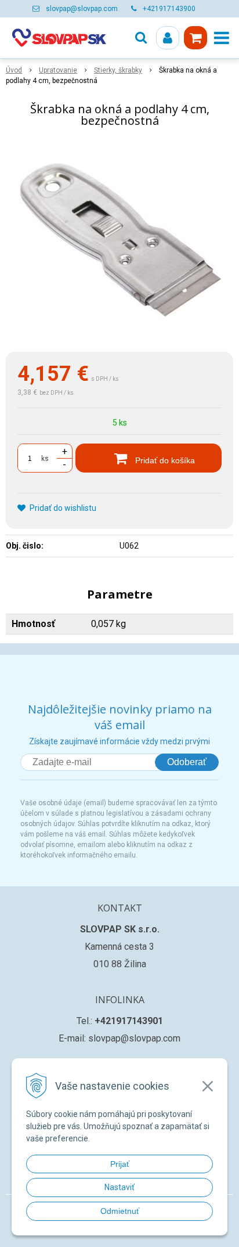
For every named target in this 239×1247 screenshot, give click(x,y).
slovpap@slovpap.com (82, 9)
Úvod (14, 70)
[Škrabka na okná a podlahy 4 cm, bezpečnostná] (119, 242)
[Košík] (195, 37)
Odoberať (187, 762)
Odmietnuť (119, 1211)
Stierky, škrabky (118, 70)
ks (45, 459)
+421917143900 (169, 9)
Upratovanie (58, 70)
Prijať (119, 1164)
